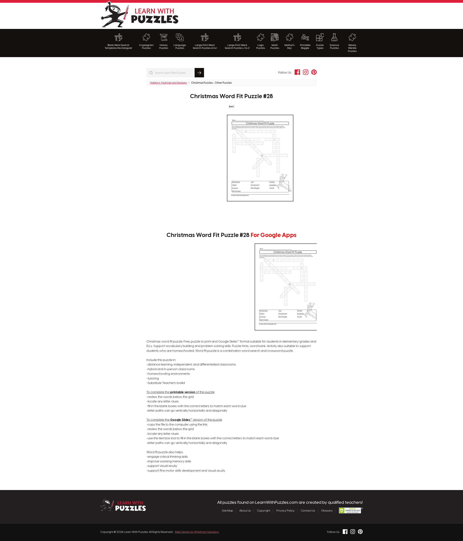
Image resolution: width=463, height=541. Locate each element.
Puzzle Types (320, 46)
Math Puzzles (274, 46)
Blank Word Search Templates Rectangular (118, 46)
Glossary (327, 510)
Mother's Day (289, 46)
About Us (245, 510)
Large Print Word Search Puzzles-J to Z (237, 46)
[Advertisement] (297, 15)
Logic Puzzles (260, 46)
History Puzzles (163, 46)
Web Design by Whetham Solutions (197, 532)
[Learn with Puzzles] (123, 510)
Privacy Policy (285, 510)
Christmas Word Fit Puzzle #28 (231, 96)
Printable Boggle (305, 46)
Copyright (263, 510)
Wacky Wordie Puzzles (352, 48)
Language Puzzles (180, 46)
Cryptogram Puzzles (146, 46)
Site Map (227, 510)
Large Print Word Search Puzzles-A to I (205, 46)
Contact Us (308, 510)
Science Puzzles (334, 46)
